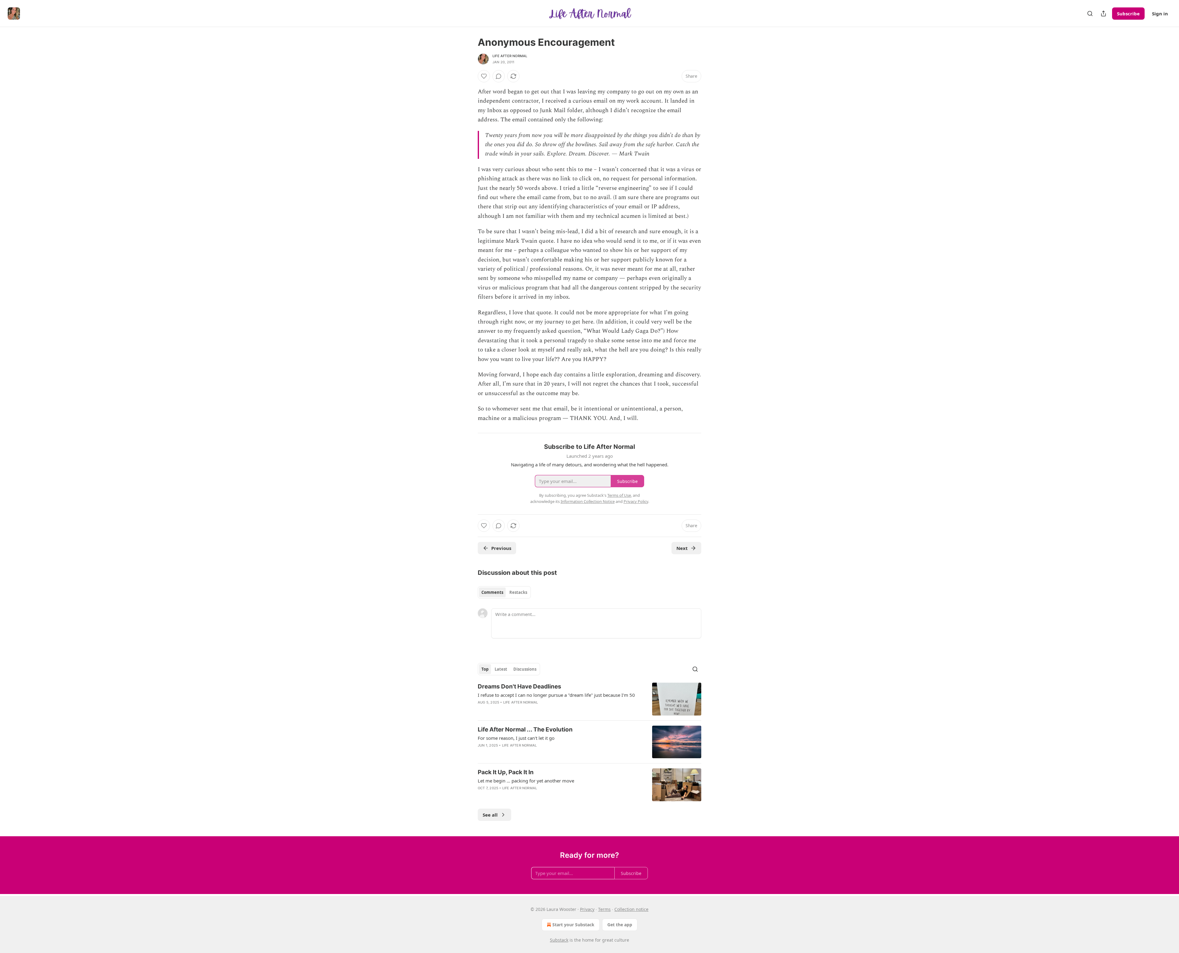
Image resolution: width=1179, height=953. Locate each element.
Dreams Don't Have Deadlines (519, 686)
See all (490, 815)
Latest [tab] (501, 669)
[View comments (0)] (498, 76)
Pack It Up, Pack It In (506, 772)
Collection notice (631, 909)
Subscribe (1128, 13)
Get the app (619, 925)
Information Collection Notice (588, 501)
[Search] (1090, 13)
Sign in (1160, 13)
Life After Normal (509, 56)
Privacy (587, 909)
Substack (559, 940)
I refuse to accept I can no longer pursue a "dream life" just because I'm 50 (556, 695)
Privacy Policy (636, 501)
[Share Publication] (1103, 13)
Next (682, 548)
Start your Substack (573, 925)
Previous (501, 548)
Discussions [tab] (524, 669)
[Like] (484, 76)
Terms (604, 909)
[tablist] (504, 592)
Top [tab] (484, 669)
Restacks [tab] (518, 592)
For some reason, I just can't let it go (516, 738)
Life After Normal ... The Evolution (525, 729)
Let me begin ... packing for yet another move (526, 781)
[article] (589, 699)
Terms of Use (619, 495)
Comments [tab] (492, 592)
